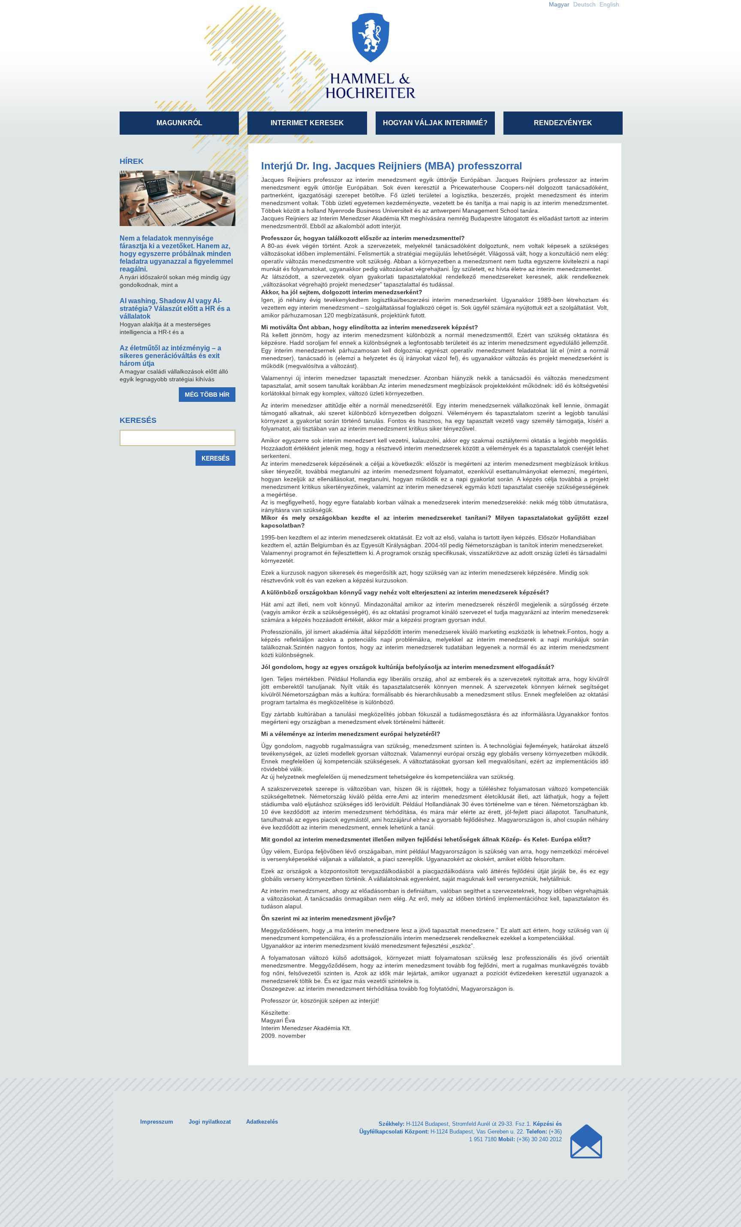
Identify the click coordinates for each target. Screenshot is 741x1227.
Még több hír (207, 394)
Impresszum (156, 1121)
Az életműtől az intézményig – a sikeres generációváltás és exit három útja (170, 355)
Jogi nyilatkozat (210, 1121)
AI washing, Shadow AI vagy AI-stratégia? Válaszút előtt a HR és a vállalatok (175, 308)
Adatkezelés (262, 1121)
